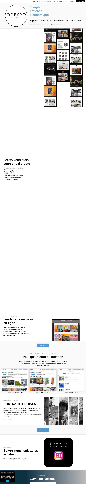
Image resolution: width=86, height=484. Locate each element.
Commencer (43, 345)
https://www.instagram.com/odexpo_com (14, 458)
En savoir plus (7, 420)
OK (7, 480)
